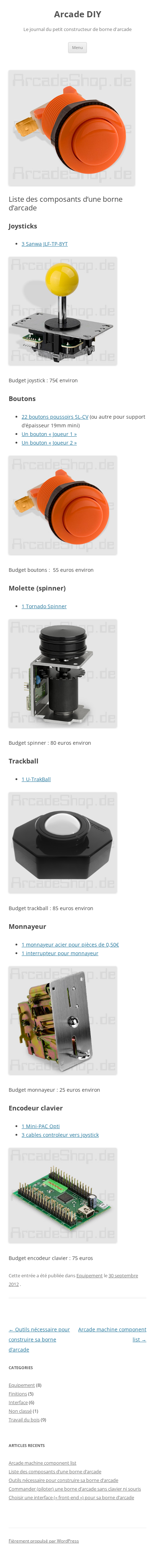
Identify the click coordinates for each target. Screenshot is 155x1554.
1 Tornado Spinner (44, 606)
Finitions (18, 1393)
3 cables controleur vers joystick (60, 1134)
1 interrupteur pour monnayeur (60, 953)
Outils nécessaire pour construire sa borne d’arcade (39, 1339)
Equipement (89, 1275)
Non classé (20, 1411)
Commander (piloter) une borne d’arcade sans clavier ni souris (75, 1489)
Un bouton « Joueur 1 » (49, 434)
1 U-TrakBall (36, 779)
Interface (18, 1402)
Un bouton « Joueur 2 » (49, 442)
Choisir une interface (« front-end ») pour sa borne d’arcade (71, 1497)
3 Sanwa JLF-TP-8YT (45, 243)
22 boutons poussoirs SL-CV (55, 416)
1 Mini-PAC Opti (41, 1126)
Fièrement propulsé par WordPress (44, 1541)
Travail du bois (24, 1419)
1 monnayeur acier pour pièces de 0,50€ (70, 944)
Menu (77, 47)
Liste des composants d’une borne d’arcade (55, 1471)
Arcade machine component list (42, 1463)
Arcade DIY (77, 14)
